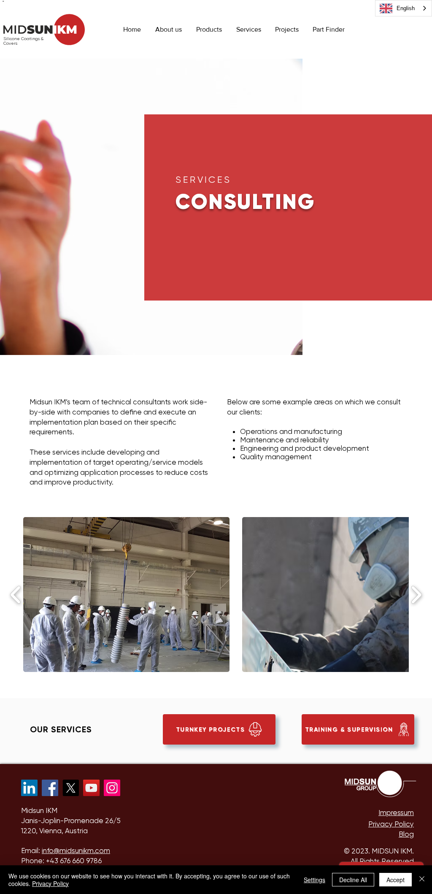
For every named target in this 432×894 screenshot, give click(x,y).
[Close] (422, 879)
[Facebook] (50, 788)
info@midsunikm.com (76, 850)
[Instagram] (112, 788)
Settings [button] (314, 879)
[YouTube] (91, 788)
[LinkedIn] (29, 788)
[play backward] (15, 594)
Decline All (353, 879)
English (406, 8)
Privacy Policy (50, 883)
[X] (70, 788)
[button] (209, 29)
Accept (395, 879)
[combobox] (403, 8)
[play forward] (416, 594)
